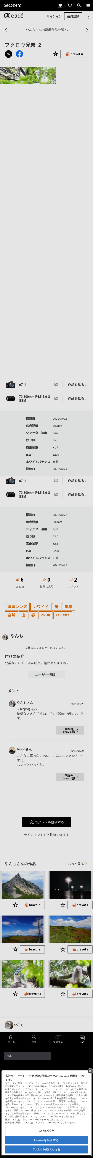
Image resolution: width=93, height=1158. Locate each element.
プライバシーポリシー (48, 1122)
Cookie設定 (46, 1131)
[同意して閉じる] (90, 1070)
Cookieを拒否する (46, 1140)
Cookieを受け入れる (46, 1149)
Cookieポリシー (38, 1119)
